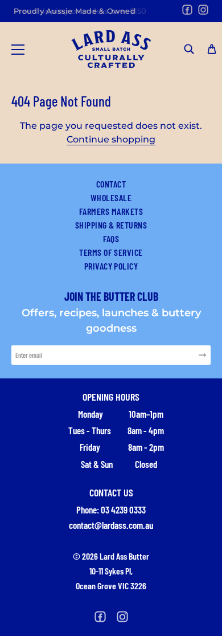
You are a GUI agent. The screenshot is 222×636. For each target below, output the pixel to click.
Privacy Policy (111, 265)
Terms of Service (111, 252)
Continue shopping (111, 139)
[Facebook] (187, 10)
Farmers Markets (111, 211)
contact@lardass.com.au (111, 525)
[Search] (189, 49)
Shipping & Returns (111, 224)
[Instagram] (203, 10)
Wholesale (111, 197)
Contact (111, 183)
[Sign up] (202, 355)
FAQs (111, 238)
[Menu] (18, 49)
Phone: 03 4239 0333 (111, 509)
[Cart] (212, 49)
